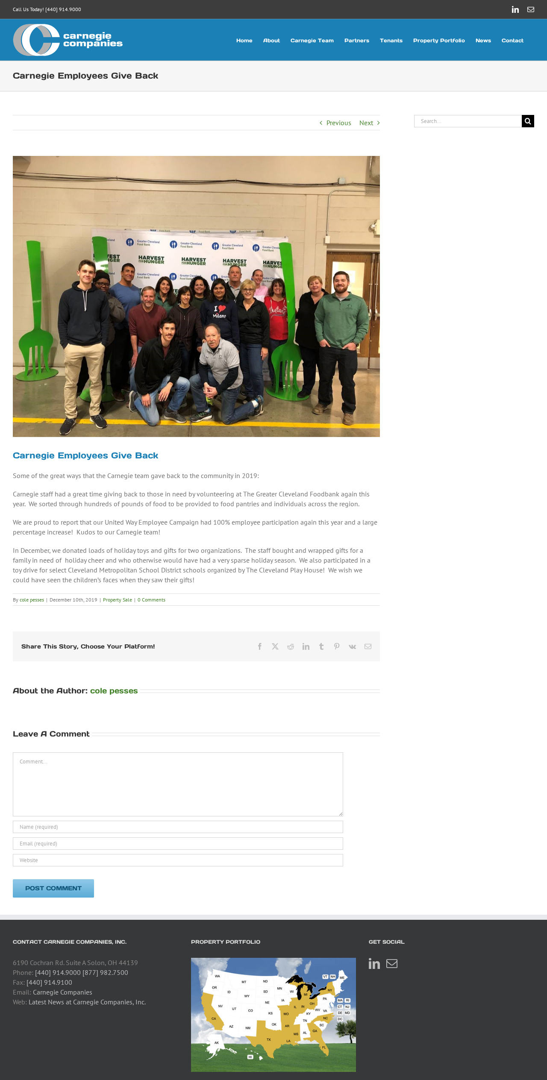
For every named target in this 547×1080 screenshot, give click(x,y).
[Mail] (391, 963)
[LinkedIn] (374, 963)
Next (366, 122)
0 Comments (151, 599)
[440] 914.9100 (49, 982)
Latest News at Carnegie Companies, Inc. (87, 1002)
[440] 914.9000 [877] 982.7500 (81, 972)
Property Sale (117, 599)
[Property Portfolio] (273, 1015)
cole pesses (32, 599)
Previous (338, 122)
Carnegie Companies (62, 992)
